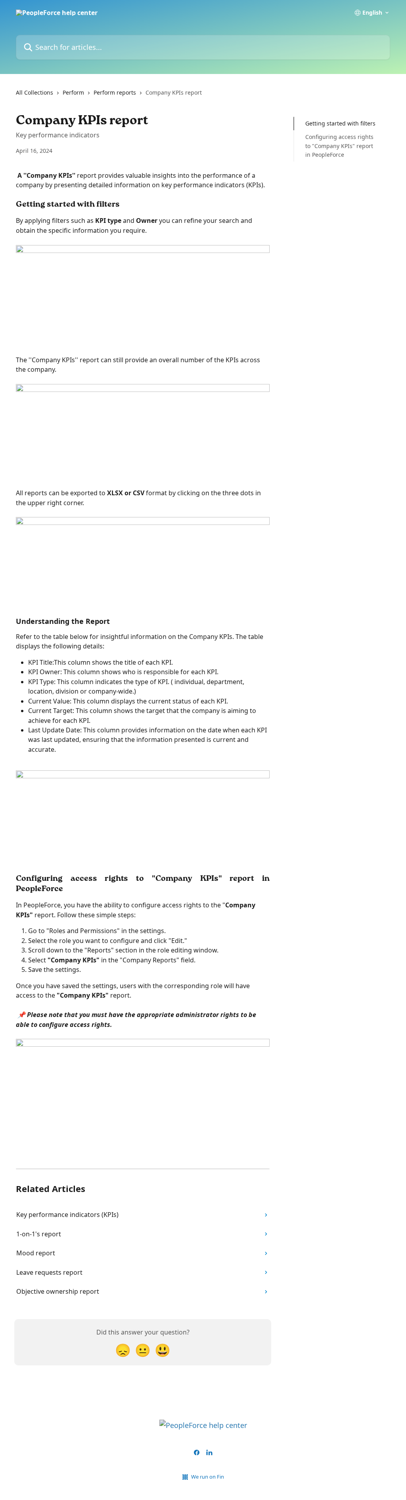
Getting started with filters (340, 123)
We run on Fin (207, 1476)
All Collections (34, 92)
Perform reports (115, 92)
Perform (73, 92)
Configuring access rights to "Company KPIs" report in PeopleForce (339, 145)
